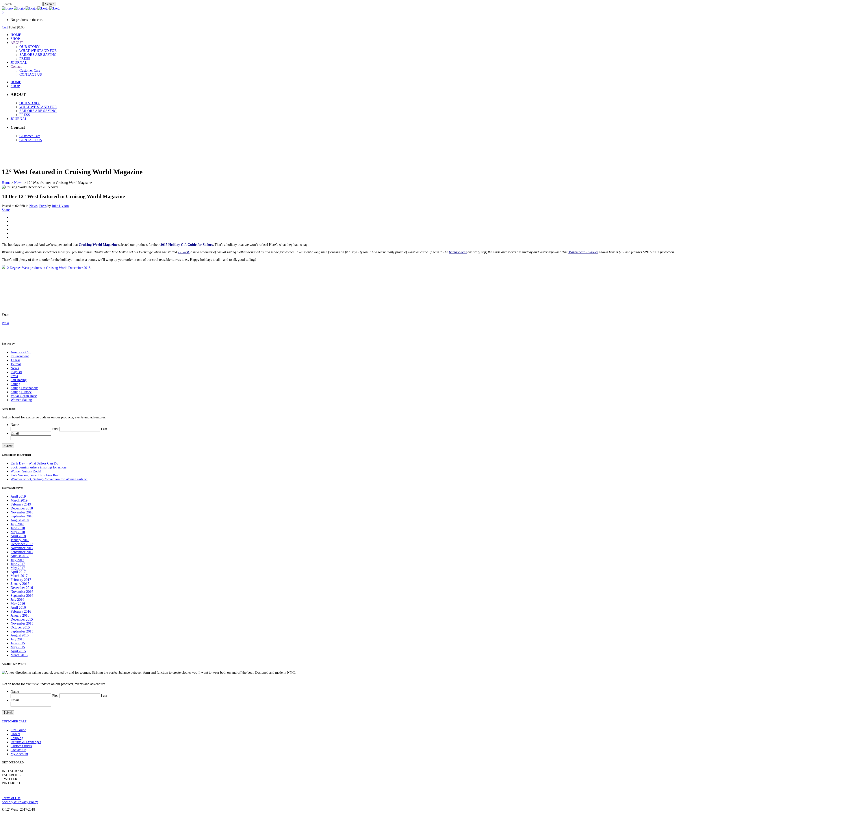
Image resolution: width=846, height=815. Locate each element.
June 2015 (18, 643)
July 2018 (17, 524)
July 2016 (17, 599)
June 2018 (18, 528)
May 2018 (18, 532)
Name (15, 425)
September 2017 (22, 552)
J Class (15, 360)
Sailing (15, 384)
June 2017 (18, 564)
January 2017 (20, 584)
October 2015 (20, 627)
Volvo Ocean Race (24, 396)
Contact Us (18, 750)
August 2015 (20, 635)
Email (15, 433)
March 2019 (19, 500)
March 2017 (19, 576)
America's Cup (21, 352)
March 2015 (19, 655)
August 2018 (20, 520)
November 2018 (22, 512)
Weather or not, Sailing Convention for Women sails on (49, 479)
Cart (5, 27)
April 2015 (18, 651)
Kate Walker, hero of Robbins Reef (35, 475)
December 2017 (22, 544)
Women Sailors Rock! (26, 471)
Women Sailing (21, 400)
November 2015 (22, 623)
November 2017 (22, 548)
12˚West (183, 252)
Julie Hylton (60, 206)
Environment (20, 356)
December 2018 (22, 508)
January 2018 (20, 540)
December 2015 (22, 619)
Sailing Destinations (24, 388)
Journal (16, 364)
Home (6, 183)
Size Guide (18, 730)
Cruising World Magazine (98, 244)
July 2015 (17, 639)
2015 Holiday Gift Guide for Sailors (186, 244)
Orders (15, 734)
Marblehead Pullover (583, 252)
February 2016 (21, 611)
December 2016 (22, 587)
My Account (19, 754)
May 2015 (18, 647)
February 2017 (21, 580)
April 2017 (18, 572)
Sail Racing (19, 380)
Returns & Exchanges (26, 742)
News (18, 183)
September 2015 (22, 631)
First (55, 429)
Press (42, 206)
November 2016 (22, 591)
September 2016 (22, 595)
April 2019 (18, 496)
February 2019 (21, 504)
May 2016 (18, 603)
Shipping (17, 738)
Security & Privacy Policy (20, 802)
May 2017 (18, 568)
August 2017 (20, 556)
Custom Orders (21, 746)
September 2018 (22, 516)
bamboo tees (458, 252)
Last (104, 429)
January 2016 (20, 615)
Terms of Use (11, 798)
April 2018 (18, 536)
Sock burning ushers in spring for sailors (39, 467)
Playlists (16, 372)
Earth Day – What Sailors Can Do (34, 463)
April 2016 (18, 607)
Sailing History (21, 392)
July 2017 (17, 560)
